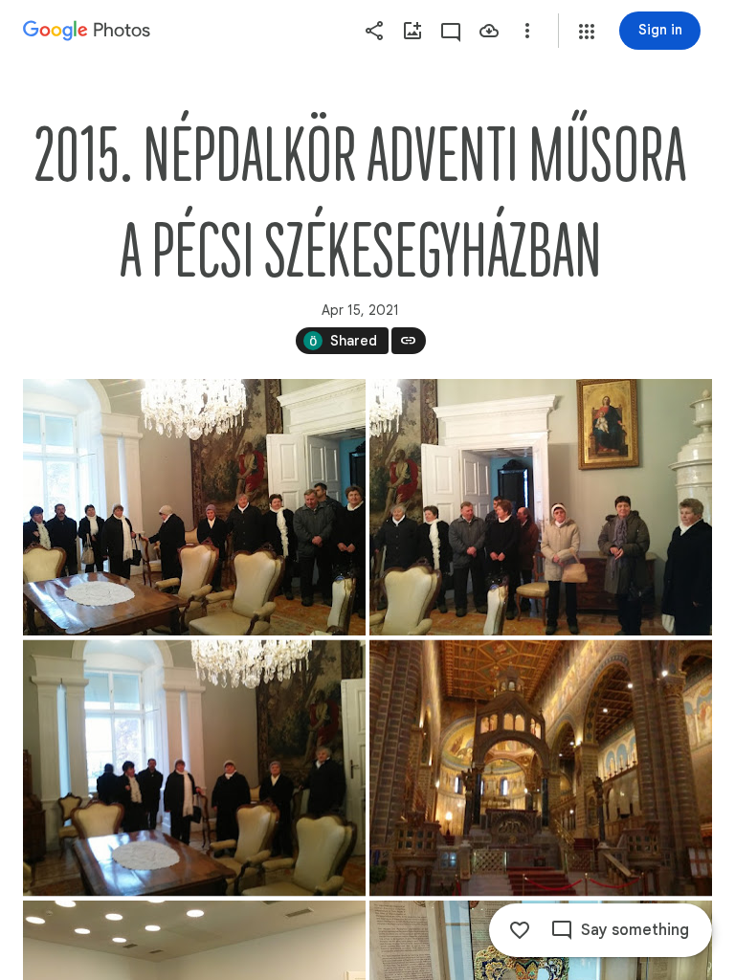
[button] (587, 31)
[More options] (527, 30)
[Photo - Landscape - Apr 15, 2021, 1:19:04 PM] (540, 768)
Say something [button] (635, 930)
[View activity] (451, 30)
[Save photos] (489, 30)
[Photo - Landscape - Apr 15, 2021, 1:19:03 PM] (194, 507)
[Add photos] (412, 30)
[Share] (374, 30)
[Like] (520, 930)
